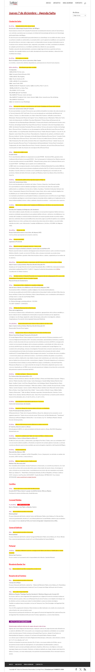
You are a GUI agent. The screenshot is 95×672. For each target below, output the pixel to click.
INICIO (48, 3)
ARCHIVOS (56, 3)
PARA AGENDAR (68, 3)
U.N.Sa (58, 269)
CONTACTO (78, 3)
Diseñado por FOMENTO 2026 (54, 669)
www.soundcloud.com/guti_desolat (26, 477)
